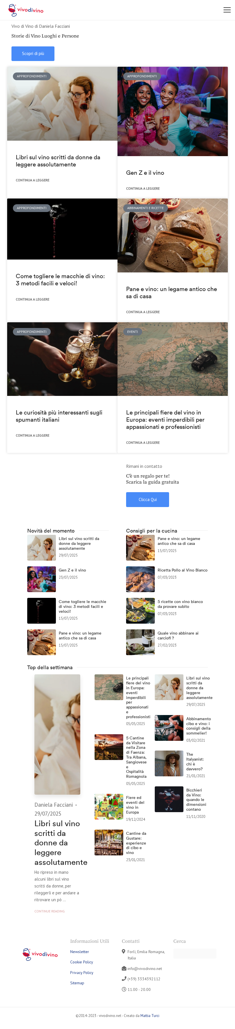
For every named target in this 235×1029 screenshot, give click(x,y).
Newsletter (79, 951)
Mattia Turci (149, 1015)
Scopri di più (33, 53)
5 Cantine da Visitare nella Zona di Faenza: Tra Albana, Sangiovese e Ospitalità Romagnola (136, 757)
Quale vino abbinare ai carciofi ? (178, 636)
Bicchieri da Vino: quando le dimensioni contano (196, 800)
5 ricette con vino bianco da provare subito (180, 604)
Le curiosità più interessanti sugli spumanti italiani (59, 416)
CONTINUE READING (49, 911)
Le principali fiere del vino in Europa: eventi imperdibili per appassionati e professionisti (165, 420)
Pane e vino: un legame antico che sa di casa (171, 292)
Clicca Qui (148, 499)
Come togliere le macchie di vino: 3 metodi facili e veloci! (60, 279)
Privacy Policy (81, 972)
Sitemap (77, 982)
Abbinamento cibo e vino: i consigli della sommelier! (198, 726)
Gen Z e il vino (145, 172)
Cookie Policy (81, 962)
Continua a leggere (32, 180)
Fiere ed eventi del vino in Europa (135, 804)
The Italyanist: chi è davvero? (195, 761)
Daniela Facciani (53, 804)
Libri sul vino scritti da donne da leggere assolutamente (58, 160)
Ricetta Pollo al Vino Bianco (182, 570)
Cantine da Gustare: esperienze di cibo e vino (136, 843)
